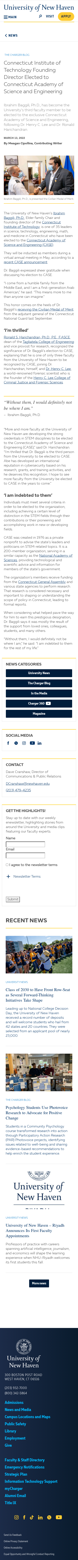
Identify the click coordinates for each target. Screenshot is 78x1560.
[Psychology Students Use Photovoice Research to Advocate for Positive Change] (39, 1072)
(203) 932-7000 (16, 1388)
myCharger (14, 1489)
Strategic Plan (16, 1474)
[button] (10, 17)
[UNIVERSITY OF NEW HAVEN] (39, 1353)
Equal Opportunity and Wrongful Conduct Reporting (29, 1554)
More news (39, 1283)
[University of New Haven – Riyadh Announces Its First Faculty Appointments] (39, 1190)
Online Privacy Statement (16, 1541)
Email (10, 849)
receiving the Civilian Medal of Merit (45, 309)
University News (39, 673)
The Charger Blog (39, 683)
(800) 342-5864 (16, 1393)
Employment (15, 1438)
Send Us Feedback (13, 1535)
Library (10, 1431)
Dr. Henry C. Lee (58, 369)
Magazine (39, 713)
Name (10, 838)
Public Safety (15, 1424)
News (13, 35)
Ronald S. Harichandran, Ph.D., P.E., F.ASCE (37, 337)
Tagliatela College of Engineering (48, 342)
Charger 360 (48, 703)
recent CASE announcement (25, 262)
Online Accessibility (13, 1547)
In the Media (39, 693)
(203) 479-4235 (18, 790)
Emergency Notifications (24, 1467)
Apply (66, 16)
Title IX (10, 1503)
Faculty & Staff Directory (25, 1460)
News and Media (18, 1410)
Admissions (14, 1403)
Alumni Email (15, 1496)
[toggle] (40, 16)
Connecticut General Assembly (42, 582)
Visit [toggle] (50, 16)
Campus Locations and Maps (27, 1417)
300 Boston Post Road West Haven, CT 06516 (23, 1377)
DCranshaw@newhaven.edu (28, 784)
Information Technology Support (31, 1482)
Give (8, 1446)
